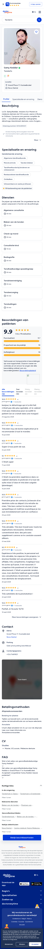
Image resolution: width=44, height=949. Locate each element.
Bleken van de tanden (10, 805)
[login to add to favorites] (36, 32)
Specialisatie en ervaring (23, 99)
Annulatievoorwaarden (11, 732)
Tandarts (8, 71)
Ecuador (21, 921)
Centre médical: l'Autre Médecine (27, 828)
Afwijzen (22, 944)
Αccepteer (35, 944)
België (24, 918)
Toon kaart (22, 679)
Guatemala (29, 921)
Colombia (14, 921)
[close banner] (3, 4)
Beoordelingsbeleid (28, 370)
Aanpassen (9, 944)
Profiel (6, 99)
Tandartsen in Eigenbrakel (30, 794)
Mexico (29, 918)
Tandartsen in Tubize (10, 794)
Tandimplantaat (8, 817)
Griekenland (16, 918)
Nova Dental (7, 828)
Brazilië (22, 925)
